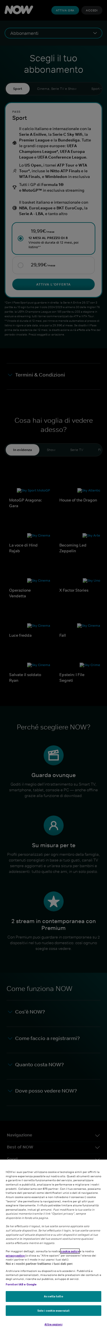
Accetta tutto (53, 1296)
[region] (53, 1246)
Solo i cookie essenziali (53, 1310)
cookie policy (70, 1251)
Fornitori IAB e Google (21, 1284)
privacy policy (15, 1255)
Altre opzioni (53, 1324)
